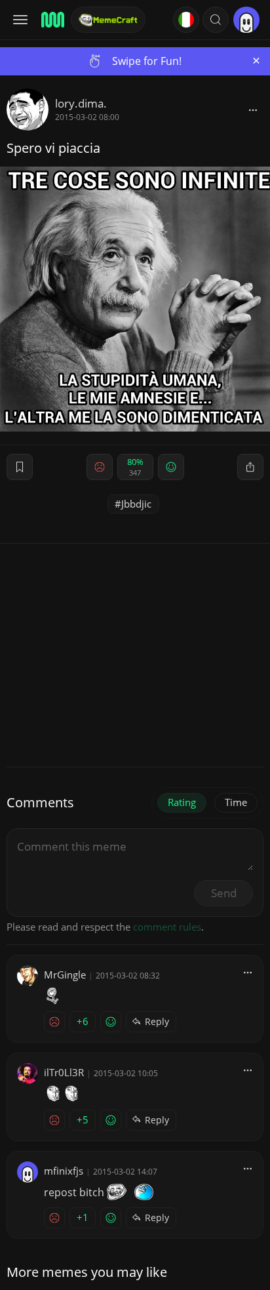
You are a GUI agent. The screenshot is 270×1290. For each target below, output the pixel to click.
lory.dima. (81, 103)
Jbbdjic (136, 503)
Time (236, 802)
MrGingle (64, 974)
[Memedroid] (51, 20)
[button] (215, 20)
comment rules (167, 926)
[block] (252, 109)
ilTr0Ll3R (64, 1072)
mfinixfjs (63, 1170)
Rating (182, 802)
